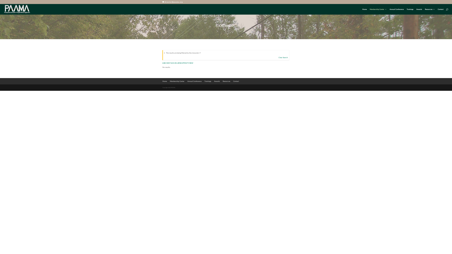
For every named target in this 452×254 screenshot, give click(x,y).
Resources (428, 9)
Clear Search (283, 57)
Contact (441, 9)
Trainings (410, 9)
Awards (419, 9)
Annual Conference (397, 9)
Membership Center (377, 9)
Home (364, 9)
